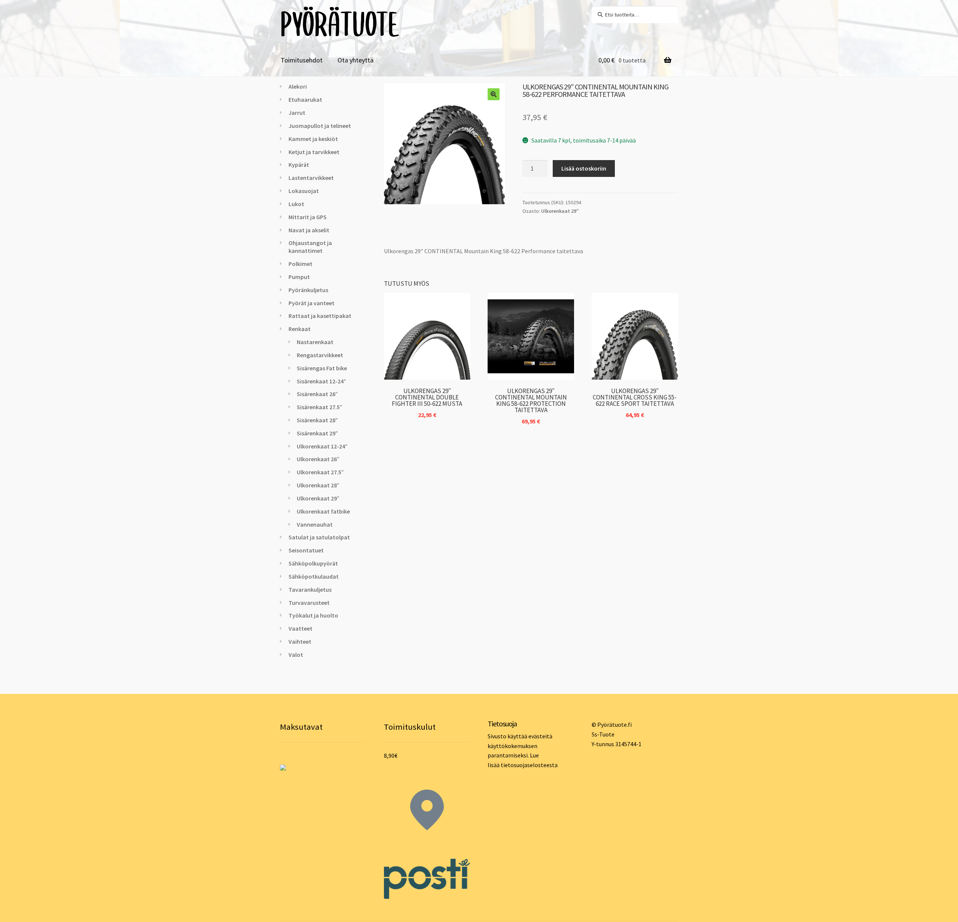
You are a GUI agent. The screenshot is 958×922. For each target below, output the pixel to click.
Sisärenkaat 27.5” (319, 407)
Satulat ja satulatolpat (319, 537)
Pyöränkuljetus (308, 290)
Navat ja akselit (309, 230)
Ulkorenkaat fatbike (323, 511)
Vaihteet (300, 641)
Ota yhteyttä (355, 60)
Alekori (298, 86)
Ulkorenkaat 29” (560, 211)
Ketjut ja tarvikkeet (314, 152)
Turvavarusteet (309, 602)
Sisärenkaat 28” (317, 420)
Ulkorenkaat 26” (318, 459)
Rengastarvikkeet (320, 355)
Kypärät (299, 164)
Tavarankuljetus (310, 589)
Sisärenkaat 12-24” (321, 381)
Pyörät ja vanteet (312, 303)
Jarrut (297, 112)
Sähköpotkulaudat (314, 576)
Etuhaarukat (305, 99)
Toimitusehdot (302, 60)
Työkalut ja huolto (313, 615)
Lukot (296, 204)
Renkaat (300, 329)
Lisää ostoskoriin (583, 168)
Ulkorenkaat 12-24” (322, 446)
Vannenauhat (315, 524)
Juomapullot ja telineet (320, 125)
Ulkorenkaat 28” (318, 485)
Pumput (299, 277)
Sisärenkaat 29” (317, 433)
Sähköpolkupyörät (313, 563)
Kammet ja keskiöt (313, 139)
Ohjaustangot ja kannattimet (310, 246)
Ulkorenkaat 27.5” (320, 472)
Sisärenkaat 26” (317, 394)
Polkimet (300, 263)
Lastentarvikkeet (311, 177)
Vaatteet (300, 628)
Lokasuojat (304, 190)
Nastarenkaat (315, 342)
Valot (296, 654)
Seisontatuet (306, 550)
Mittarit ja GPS (308, 217)
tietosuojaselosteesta (529, 765)
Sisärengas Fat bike (322, 368)
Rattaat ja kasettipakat (320, 315)
